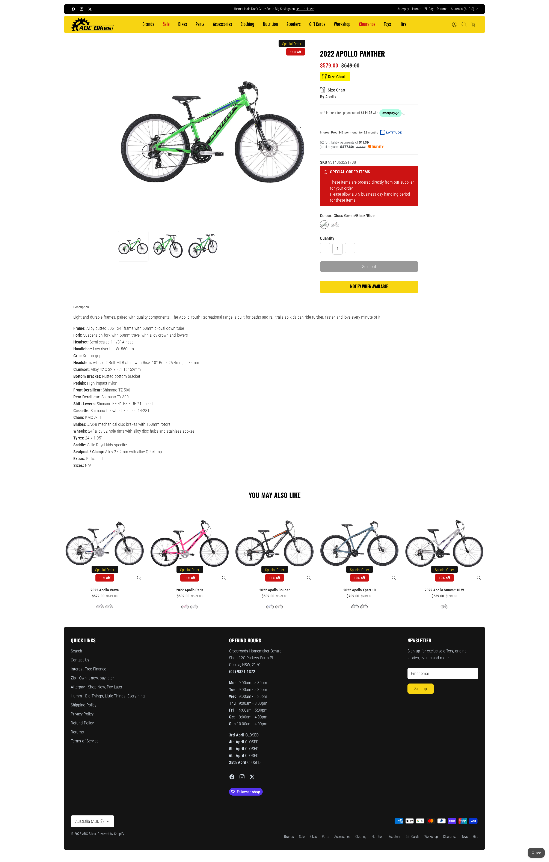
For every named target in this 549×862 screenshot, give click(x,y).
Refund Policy (82, 723)
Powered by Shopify (111, 834)
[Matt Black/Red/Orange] (335, 224)
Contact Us (80, 660)
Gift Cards (317, 24)
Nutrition (270, 24)
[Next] (353, 9)
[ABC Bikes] (92, 24)
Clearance (367, 24)
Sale (166, 24)
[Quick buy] (139, 578)
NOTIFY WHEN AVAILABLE (369, 286)
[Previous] (196, 9)
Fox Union (295, 9)
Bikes (182, 24)
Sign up (420, 688)
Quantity (327, 238)
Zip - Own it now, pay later (92, 678)
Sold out (369, 266)
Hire (403, 24)
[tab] (81, 307)
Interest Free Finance (88, 669)
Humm (416, 9)
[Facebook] (73, 9)
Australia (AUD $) (462, 9)
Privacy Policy (82, 714)
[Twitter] (90, 9)
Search (76, 651)
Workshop (342, 24)
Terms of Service (84, 741)
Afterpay (403, 9)
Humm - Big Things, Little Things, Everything (108, 696)
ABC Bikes (89, 834)
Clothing (247, 24)
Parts (200, 24)
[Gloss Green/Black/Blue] (324, 224)
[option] (212, 131)
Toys (387, 24)
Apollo (330, 96)
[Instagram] (81, 9)
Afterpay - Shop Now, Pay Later (96, 687)
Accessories (222, 24)
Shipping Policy (83, 705)
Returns (442, 9)
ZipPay (429, 9)
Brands (148, 24)
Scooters (294, 24)
